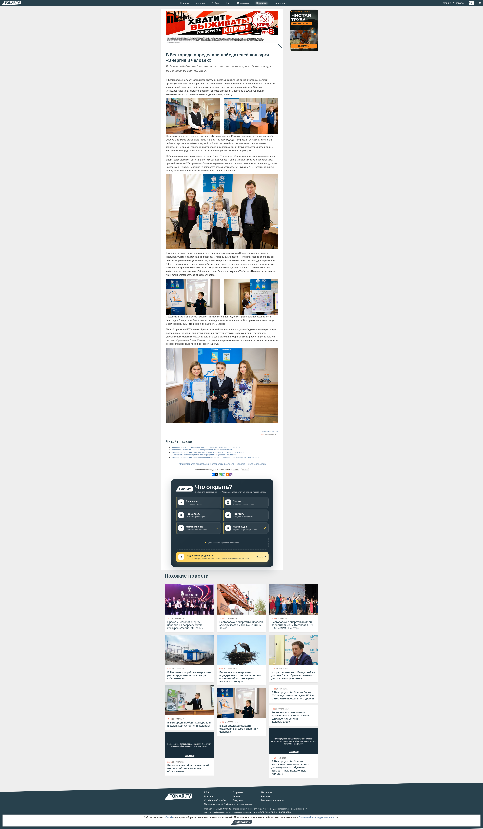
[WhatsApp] (220, 474)
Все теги (208, 796)
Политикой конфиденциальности (318, 817)
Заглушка (238, 800)
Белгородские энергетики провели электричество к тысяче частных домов (201, 450)
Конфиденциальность (272, 800)
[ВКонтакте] (213, 474)
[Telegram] (223, 474)
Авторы (236, 796)
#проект (241, 464)
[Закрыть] (280, 46)
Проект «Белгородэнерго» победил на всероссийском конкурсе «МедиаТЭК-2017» (205, 447)
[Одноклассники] (227, 474)
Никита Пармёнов (270, 432)
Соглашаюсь (242, 821)
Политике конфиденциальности (273, 812)
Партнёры (266, 792)
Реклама (265, 796)
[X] (216, 474)
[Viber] (230, 474)
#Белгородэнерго (257, 464)
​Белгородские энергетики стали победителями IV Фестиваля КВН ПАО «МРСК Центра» (207, 452)
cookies (227, 808)
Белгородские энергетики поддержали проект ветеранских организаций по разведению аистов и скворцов (215, 457)
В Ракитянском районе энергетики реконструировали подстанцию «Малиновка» (204, 455)
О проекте (238, 792)
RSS (206, 792)
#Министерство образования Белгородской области (206, 464)
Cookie (169, 817)
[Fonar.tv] (11, 3)
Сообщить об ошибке (215, 800)
